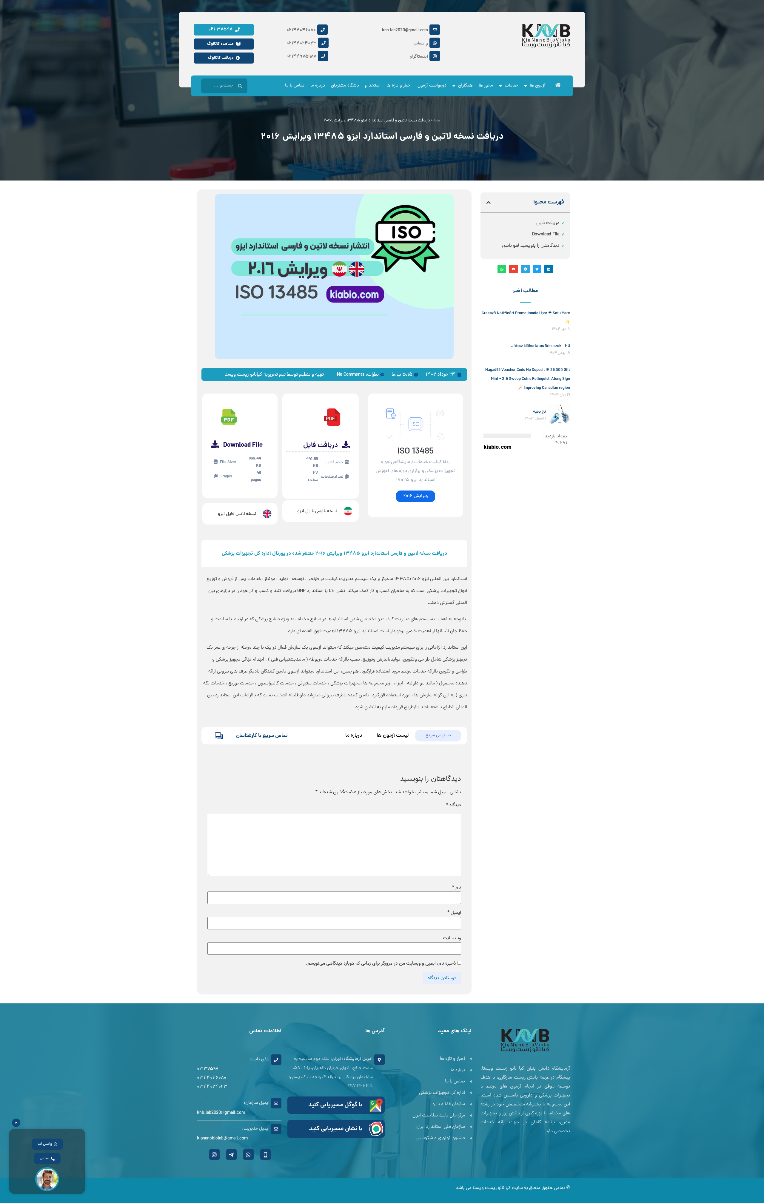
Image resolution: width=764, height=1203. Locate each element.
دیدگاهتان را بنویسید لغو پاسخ (530, 245)
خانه (436, 121)
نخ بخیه (539, 412)
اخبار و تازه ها (399, 85)
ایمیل (454, 912)
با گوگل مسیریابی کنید (335, 1105)
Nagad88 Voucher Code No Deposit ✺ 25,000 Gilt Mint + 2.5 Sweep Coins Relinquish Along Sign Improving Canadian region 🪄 (527, 379)
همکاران (465, 85)
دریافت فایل (547, 223)
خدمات (511, 85)
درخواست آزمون (432, 85)
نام (456, 887)
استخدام (373, 85)
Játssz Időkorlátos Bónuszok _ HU (540, 346)
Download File (545, 234)
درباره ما (317, 85)
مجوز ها (486, 85)
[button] (488, 202)
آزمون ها (538, 85)
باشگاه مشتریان (345, 85)
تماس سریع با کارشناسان (262, 736)
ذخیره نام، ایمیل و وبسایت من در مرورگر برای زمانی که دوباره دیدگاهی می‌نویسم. (381, 963)
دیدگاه (453, 805)
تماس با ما (294, 85)
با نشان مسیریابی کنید (336, 1129)
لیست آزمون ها (393, 736)
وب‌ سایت (452, 938)
